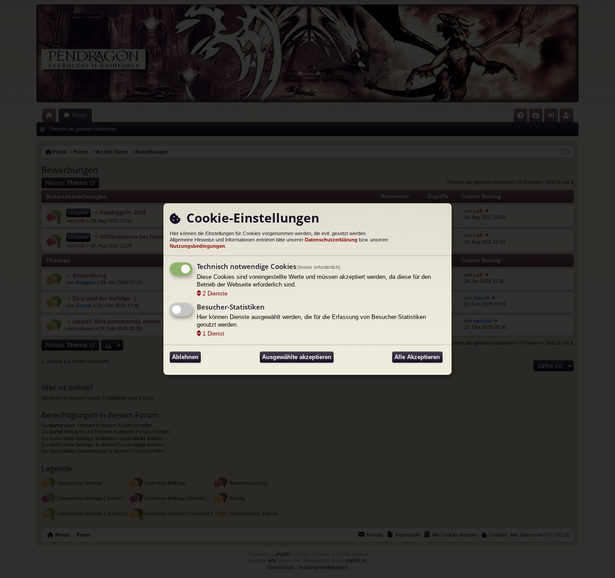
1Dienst (213, 333)
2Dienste (215, 293)
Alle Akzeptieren (417, 357)
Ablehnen (185, 357)
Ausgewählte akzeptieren (296, 357)
